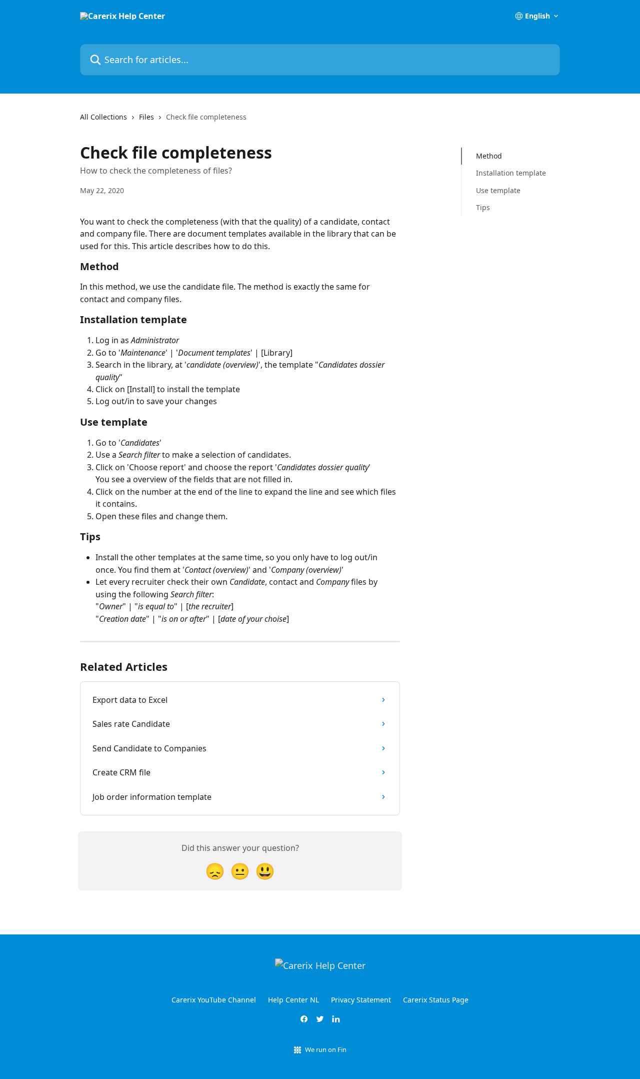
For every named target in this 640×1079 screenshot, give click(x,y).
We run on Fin (325, 1049)
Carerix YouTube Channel (214, 999)
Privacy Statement (361, 999)
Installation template (511, 173)
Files (146, 117)
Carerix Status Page (435, 999)
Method (489, 156)
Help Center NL (293, 999)
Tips (483, 207)
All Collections (103, 117)
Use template (498, 190)
